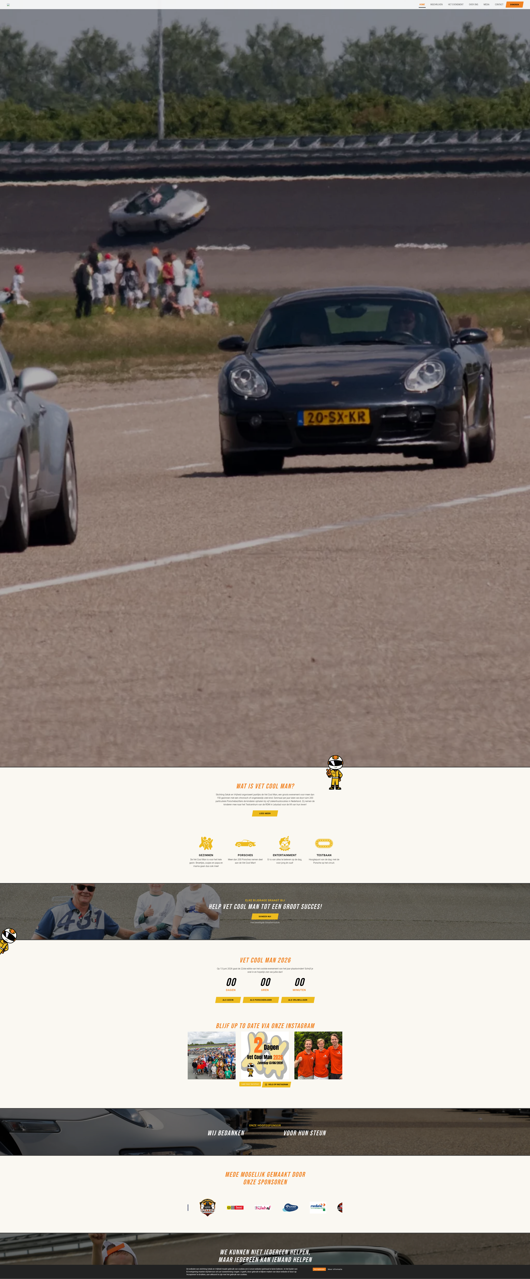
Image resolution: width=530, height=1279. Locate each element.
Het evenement (455, 4)
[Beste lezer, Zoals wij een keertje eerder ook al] (318, 1056)
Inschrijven (436, 4)
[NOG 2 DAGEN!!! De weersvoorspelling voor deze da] (265, 1056)
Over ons (473, 4)
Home (422, 4)
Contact (499, 4)
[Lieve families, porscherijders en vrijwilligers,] (212, 1056)
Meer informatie (335, 1269)
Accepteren (319, 1269)
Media (486, 4)
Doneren (514, 4)
